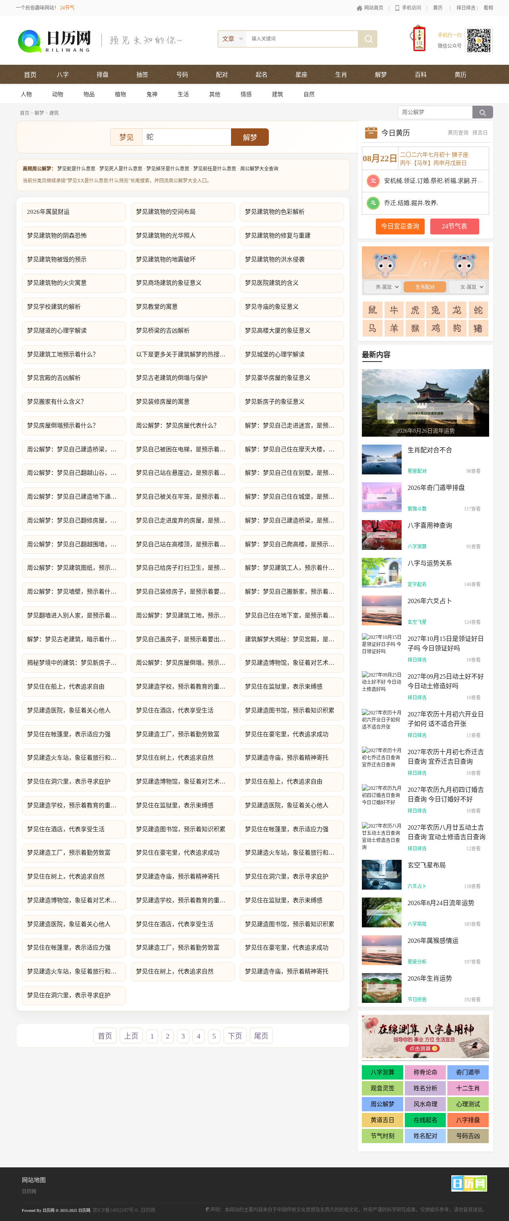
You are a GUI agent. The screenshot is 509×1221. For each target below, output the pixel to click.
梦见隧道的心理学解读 (57, 330)
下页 (235, 1036)
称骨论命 (425, 1072)
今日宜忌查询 (400, 226)
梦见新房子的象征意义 (275, 402)
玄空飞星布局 (427, 865)
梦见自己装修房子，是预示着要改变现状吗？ (185, 591)
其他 (214, 94)
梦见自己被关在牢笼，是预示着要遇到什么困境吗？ (185, 496)
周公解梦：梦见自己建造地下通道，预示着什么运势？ (76, 496)
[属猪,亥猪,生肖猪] (478, 328)
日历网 (29, 1191)
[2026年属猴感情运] (382, 949)
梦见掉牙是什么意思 (167, 169)
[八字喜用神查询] (382, 534)
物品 (89, 94)
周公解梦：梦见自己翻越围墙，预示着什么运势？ (76, 544)
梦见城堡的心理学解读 (275, 354)
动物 (57, 94)
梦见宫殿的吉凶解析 (54, 378)
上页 (131, 1036)
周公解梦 (382, 1104)
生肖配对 (421, 262)
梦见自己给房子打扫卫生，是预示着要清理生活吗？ (185, 568)
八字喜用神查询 (430, 525)
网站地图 (34, 1180)
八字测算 (417, 547)
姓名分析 (425, 1088)
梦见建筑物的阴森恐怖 (57, 235)
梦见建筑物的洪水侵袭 (275, 259)
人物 (26, 94)
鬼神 (151, 94)
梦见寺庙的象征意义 (272, 307)
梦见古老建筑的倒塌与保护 (172, 378)
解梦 (39, 113)
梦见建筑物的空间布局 (166, 212)
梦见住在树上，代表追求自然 (175, 758)
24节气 (67, 8)
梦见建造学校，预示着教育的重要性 (183, 686)
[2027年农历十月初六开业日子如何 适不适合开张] (382, 719)
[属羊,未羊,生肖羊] (394, 328)
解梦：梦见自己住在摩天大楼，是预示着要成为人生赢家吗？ (294, 449)
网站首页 (373, 8)
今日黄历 (395, 133)
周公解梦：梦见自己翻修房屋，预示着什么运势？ (76, 520)
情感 (246, 94)
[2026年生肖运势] (382, 987)
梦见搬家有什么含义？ (57, 402)
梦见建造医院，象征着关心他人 (69, 710)
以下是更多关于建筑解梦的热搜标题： (185, 354)
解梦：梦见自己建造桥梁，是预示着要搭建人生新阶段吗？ (294, 520)
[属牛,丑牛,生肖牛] (394, 310)
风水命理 (425, 1104)
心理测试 (468, 1104)
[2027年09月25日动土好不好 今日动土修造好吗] (382, 681)
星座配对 (417, 471)
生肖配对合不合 (430, 450)
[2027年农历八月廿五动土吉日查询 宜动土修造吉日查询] (382, 836)
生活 (183, 94)
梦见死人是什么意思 (120, 169)
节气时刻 (382, 1136)
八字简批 (417, 924)
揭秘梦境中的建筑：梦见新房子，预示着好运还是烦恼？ (76, 663)
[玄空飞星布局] (382, 874)
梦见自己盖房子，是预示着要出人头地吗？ (185, 639)
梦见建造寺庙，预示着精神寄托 (286, 758)
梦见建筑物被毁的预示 (57, 259)
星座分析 (417, 962)
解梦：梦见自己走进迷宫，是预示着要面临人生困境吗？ (294, 425)
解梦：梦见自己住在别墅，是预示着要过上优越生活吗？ (294, 473)
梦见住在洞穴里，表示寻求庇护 (69, 781)
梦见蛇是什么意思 (76, 169)
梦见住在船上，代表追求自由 (66, 686)
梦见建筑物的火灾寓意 (57, 283)
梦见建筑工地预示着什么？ (63, 354)
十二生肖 (468, 1088)
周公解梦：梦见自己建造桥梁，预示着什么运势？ (76, 449)
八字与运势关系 (430, 563)
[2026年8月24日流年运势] (382, 912)
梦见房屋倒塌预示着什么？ (63, 425)
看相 (488, 8)
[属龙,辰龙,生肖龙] (457, 310)
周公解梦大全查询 (259, 169)
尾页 (261, 1036)
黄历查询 (458, 132)
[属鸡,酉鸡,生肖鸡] (436, 328)
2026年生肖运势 (430, 978)
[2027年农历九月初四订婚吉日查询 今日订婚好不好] (382, 794)
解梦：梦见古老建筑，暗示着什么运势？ (76, 639)
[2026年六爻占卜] (382, 610)
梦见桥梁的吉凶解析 (163, 330)
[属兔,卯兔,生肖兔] (436, 310)
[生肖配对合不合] (382, 459)
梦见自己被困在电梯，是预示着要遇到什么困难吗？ (185, 449)
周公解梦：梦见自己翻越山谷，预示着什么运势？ (76, 473)
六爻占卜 (417, 886)
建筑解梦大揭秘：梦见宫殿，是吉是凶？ (294, 639)
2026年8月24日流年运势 (441, 903)
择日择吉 (466, 8)
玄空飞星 (417, 622)
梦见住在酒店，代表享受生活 (175, 710)
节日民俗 (417, 999)
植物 (120, 94)
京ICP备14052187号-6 (115, 1210)
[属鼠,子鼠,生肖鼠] (372, 310)
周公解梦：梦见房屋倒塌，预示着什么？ (185, 663)
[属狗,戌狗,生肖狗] (457, 328)
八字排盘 (468, 1120)
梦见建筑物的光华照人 (166, 235)
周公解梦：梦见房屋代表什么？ (178, 425)
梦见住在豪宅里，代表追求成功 (286, 734)
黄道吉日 (382, 1120)
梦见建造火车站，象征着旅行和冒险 (74, 758)
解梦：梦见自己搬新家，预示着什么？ (294, 591)
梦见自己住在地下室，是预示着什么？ (294, 615)
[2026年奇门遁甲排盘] (382, 496)
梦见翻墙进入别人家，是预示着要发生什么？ (76, 615)
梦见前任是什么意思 (214, 169)
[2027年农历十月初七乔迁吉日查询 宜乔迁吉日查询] (382, 757)
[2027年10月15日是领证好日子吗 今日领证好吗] (382, 643)
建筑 (277, 94)
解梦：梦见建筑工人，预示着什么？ (292, 568)
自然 (309, 94)
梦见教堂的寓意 (157, 307)
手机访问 (411, 8)
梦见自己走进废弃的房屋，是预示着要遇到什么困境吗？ (185, 520)
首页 (30, 75)
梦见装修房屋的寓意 (163, 402)
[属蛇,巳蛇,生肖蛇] (478, 310)
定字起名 (417, 584)
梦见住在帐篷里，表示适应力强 (69, 734)
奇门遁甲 (468, 1072)
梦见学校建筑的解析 (54, 307)
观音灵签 (382, 1088)
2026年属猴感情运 (433, 940)
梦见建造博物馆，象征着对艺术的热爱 (294, 663)
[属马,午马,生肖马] (372, 328)
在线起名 (425, 1120)
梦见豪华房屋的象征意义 (278, 378)
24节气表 (454, 226)
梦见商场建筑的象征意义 (169, 283)
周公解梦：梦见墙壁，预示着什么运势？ (76, 591)
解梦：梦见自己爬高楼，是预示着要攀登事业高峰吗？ (294, 544)
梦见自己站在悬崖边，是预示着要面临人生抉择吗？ (185, 473)
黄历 (438, 8)
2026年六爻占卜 (430, 601)
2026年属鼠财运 (48, 212)
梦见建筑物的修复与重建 (278, 235)
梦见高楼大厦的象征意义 (278, 330)
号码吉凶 (468, 1136)
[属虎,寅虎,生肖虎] (415, 310)
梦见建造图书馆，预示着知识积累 (289, 710)
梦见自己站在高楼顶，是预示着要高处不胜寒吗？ (185, 544)
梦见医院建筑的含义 (272, 283)
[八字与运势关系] (382, 572)
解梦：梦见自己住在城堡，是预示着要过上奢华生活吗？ (294, 496)
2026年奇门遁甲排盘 (436, 487)
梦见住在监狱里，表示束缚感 (283, 686)
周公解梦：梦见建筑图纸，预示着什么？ (76, 568)
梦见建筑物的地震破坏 (166, 259)
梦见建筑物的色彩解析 (275, 212)
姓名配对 (425, 1136)
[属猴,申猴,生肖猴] (415, 328)
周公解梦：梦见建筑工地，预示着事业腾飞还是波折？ (185, 615)
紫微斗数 (417, 509)
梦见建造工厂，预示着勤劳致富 (178, 734)
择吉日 (480, 132)
